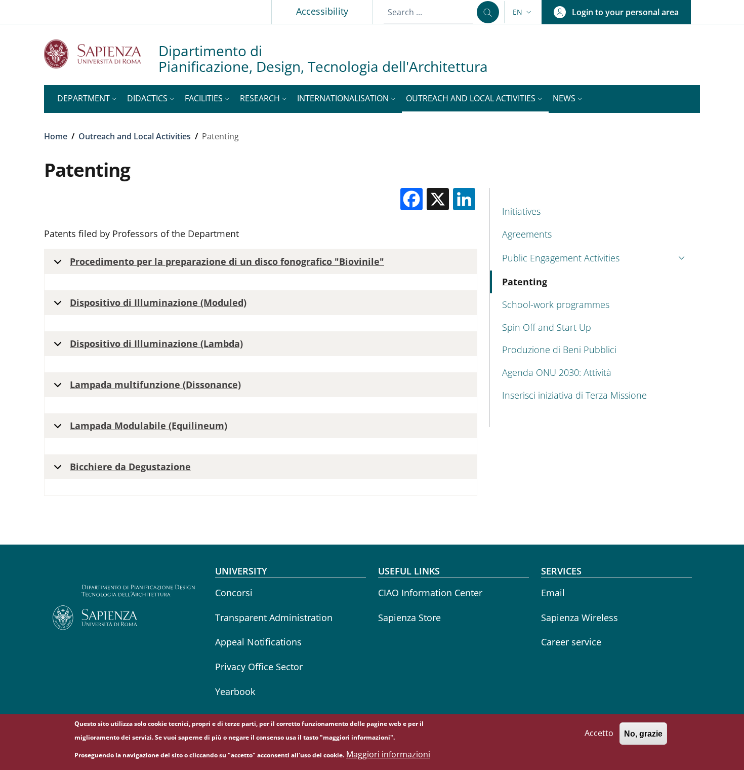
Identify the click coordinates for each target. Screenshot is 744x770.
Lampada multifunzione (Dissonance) (155, 384)
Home (55, 136)
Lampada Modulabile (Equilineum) (148, 425)
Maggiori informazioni (388, 754)
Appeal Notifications (258, 642)
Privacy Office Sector (259, 667)
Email (553, 593)
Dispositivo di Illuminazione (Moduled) (158, 302)
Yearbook (235, 691)
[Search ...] (488, 12)
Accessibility (322, 11)
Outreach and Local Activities (134, 136)
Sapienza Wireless (579, 617)
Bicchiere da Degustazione (130, 466)
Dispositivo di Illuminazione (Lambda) (156, 343)
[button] (523, 12)
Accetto (599, 733)
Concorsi (234, 593)
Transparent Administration (274, 617)
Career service (571, 642)
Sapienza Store (409, 617)
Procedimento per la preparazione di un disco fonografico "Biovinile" (227, 261)
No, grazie (643, 733)
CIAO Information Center (430, 593)
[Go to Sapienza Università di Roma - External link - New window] (101, 53)
